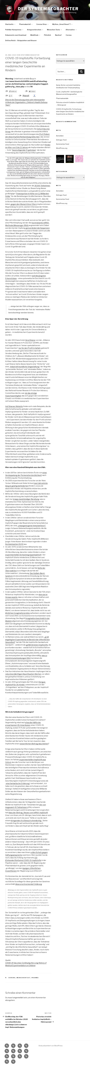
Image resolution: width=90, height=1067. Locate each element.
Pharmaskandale (62, 98)
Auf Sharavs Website (14, 406)
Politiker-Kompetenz (13, 30)
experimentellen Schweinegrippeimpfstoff (23, 555)
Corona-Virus (41, 24)
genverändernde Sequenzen (38, 228)
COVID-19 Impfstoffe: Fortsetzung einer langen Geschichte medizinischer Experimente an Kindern (70, 111)
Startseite (9, 24)
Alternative (70, 30)
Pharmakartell (25, 24)
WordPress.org (61, 148)
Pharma (35, 977)
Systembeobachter (30, 55)
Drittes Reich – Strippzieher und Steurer (21, 40)
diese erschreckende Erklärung (28, 884)
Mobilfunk (34, 35)
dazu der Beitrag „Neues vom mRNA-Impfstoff (28, 813)
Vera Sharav (30, 340)
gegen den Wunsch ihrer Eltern (23, 204)
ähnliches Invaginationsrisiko (17, 613)
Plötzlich (47, 35)
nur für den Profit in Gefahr (29, 348)
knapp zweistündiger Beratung (26, 499)
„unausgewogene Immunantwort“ (32, 526)
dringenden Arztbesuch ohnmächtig (26, 821)
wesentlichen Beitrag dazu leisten (34, 744)
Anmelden (60, 136)
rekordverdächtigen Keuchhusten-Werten (23, 674)
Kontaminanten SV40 (14, 544)
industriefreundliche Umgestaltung (24, 367)
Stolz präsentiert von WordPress (51, 1046)
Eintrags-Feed (61, 140)
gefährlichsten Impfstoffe (37, 645)
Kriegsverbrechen (34, 30)
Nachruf (58, 35)
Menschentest (24, 977)
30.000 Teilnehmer (42, 186)
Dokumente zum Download (15, 35)
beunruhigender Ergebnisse (24, 150)
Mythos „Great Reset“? (61, 24)
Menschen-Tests (53, 30)
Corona (68, 35)
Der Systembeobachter (48, 8)
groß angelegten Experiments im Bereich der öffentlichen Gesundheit (27, 639)
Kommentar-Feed (62, 144)
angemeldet (18, 998)
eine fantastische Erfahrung (18, 783)
